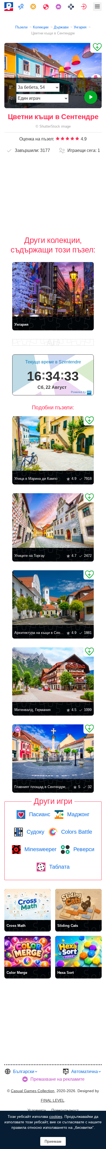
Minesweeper (40, 849)
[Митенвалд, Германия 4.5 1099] (53, 674)
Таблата (59, 867)
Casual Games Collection (32, 1091)
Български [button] (23, 1071)
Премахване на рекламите (57, 1079)
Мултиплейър (21, 6)
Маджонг (77, 814)
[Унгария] (53, 289)
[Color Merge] (27, 951)
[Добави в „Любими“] (96, 48)
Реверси (83, 849)
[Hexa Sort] (78, 951)
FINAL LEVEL (52, 1100)
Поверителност (65, 1110)
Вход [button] (84, 6)
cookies (55, 1116)
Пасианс (38, 814)
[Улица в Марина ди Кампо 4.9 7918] (53, 443)
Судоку (34, 832)
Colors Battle (76, 832)
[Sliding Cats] (78, 904)
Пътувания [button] (47, 6)
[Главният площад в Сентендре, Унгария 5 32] (53, 751)
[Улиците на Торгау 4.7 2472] (53, 520)
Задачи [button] (34, 6)
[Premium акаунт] (59, 6)
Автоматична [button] (84, 1071)
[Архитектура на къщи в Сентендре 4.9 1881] (53, 597)
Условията (36, 1110)
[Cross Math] (27, 904)
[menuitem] (21, 6)
